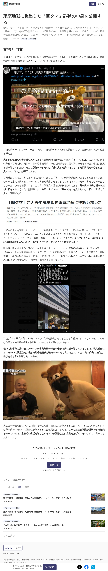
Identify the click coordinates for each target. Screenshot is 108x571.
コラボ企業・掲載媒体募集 (93, 559)
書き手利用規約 (9, 559)
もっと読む (9, 535)
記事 (20, 486)
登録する (54, 464)
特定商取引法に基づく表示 (59, 559)
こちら (62, 470)
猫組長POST (14, 4)
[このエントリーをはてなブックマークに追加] (93, 567)
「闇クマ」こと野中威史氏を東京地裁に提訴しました (39, 56)
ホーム (11, 486)
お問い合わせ (76, 559)
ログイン (101, 4)
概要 (27, 486)
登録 (92, 4)
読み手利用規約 (23, 559)
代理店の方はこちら (11, 563)
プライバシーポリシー (38, 559)
